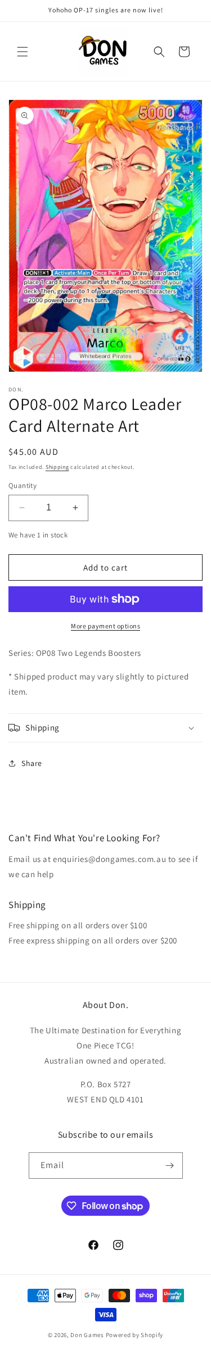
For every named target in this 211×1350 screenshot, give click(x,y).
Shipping (57, 467)
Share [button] (31, 763)
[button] (22, 51)
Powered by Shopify (135, 1335)
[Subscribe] (170, 1165)
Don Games (87, 1335)
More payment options (105, 626)
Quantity (22, 485)
